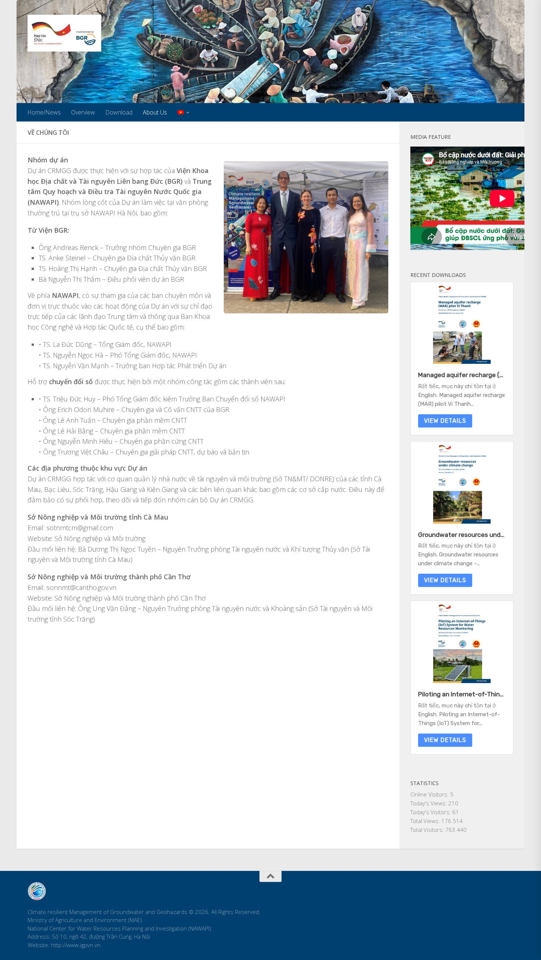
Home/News (44, 112)
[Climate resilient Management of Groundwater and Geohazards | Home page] (64, 33)
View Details (445, 420)
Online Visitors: (430, 794)
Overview (83, 112)
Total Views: (425, 820)
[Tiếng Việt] (183, 112)
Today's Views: (429, 803)
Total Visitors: (427, 829)
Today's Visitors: (431, 812)
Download (118, 112)
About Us (155, 112)
